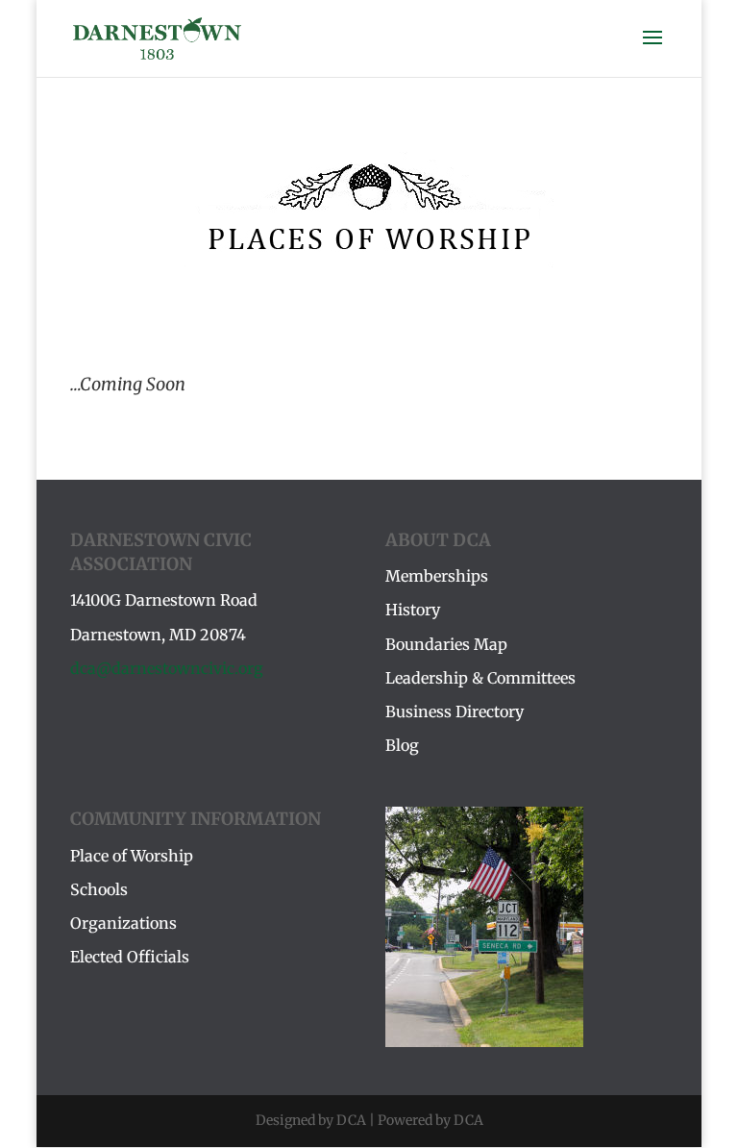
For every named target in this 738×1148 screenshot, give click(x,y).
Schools (99, 889)
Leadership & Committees (480, 677)
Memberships (436, 576)
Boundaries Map (446, 644)
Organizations (123, 923)
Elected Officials (129, 956)
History (412, 609)
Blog (402, 745)
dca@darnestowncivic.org (166, 668)
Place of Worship (131, 855)
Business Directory (454, 711)
